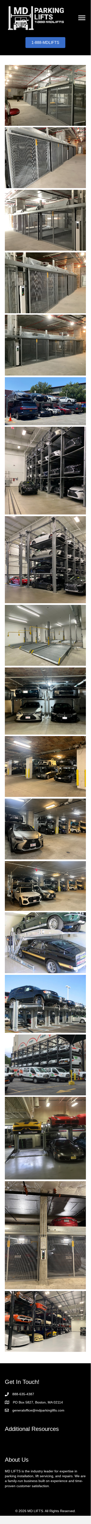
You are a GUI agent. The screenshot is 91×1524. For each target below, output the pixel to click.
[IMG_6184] (45, 886)
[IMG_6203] (45, 282)
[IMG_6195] (45, 635)
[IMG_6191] (45, 701)
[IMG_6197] (45, 470)
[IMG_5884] (45, 942)
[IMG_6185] (45, 829)
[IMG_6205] (45, 157)
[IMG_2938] (45, 1065)
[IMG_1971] (45, 1138)
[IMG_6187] (45, 766)
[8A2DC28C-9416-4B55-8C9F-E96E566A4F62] (45, 1321)
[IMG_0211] (45, 1235)
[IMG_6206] (45, 95)
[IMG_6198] (45, 401)
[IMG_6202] (45, 345)
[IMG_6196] (45, 559)
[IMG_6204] (45, 220)
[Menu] (81, 18)
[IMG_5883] (45, 1004)
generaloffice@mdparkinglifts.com (38, 1410)
